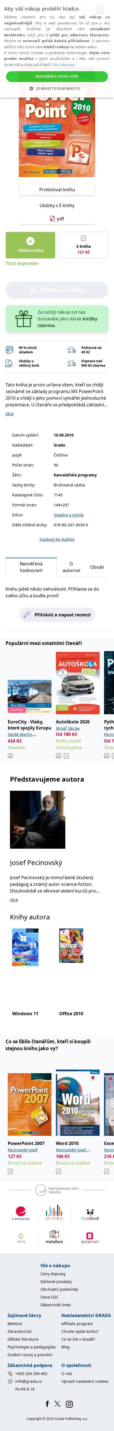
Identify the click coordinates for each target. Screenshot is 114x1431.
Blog (65, 1347)
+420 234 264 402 (31, 1373)
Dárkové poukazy (56, 1281)
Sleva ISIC (49, 1297)
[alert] (57, 49)
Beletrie (14, 1323)
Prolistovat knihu (57, 190)
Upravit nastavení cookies (85, 1381)
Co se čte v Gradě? (78, 1339)
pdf (60, 219)
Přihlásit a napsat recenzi (63, 615)
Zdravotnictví (19, 1331)
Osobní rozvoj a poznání (29, 1354)
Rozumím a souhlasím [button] (57, 76)
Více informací (64, 64)
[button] (56, 88)
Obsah (97, 567)
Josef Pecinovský (36, 862)
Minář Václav (68, 728)
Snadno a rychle (69, 514)
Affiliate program (77, 1323)
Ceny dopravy (53, 1273)
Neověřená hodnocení (31, 567)
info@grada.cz (28, 1381)
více (10, 413)
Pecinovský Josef (23, 1149)
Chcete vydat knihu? (80, 1331)
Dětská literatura (22, 1339)
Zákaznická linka (55, 1304)
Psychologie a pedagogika (31, 1347)
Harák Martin (20, 734)
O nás (66, 1373)
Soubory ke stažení (57, 539)
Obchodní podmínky (59, 1289)
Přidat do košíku (62, 290)
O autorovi (71, 567)
